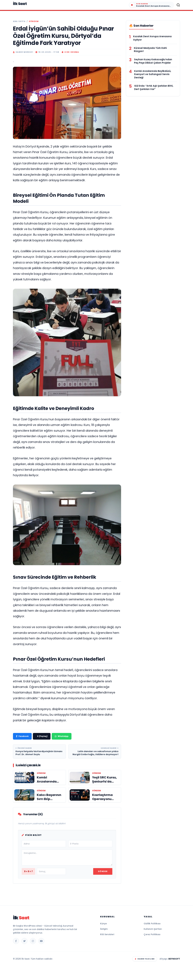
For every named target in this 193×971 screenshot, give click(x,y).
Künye (103, 923)
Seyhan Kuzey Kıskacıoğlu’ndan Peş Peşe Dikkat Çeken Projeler (153, 61)
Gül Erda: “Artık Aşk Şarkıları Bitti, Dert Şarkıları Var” (153, 87)
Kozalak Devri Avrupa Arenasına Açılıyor (152, 38)
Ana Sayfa (19, 21)
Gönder (103, 871)
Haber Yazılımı (146, 959)
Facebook (24, 736)
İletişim (104, 928)
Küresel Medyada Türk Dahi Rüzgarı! (150, 49)
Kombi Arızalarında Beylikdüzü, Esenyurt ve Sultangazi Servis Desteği (152, 74)
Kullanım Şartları (153, 928)
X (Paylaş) (42, 736)
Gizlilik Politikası (152, 923)
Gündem (34, 21)
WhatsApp (63, 736)
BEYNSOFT (174, 958)
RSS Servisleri (107, 934)
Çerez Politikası (152, 934)
